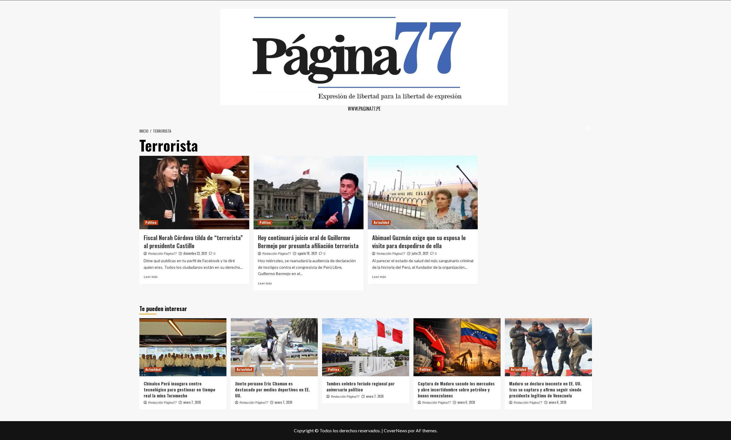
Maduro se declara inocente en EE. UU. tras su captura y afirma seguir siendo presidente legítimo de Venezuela (545, 389)
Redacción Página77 (162, 253)
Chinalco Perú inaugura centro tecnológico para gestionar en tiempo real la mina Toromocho (179, 389)
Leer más (151, 276)
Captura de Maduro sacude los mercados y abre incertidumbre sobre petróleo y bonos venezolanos (456, 389)
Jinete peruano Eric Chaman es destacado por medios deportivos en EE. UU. (272, 389)
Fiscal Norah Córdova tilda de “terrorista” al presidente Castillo (193, 241)
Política (150, 222)
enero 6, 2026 (466, 402)
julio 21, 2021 (420, 253)
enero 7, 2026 (192, 402)
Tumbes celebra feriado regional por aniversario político (360, 386)
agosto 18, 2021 (307, 253)
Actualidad (381, 222)
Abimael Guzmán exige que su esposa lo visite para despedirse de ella (419, 241)
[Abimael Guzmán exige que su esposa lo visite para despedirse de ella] (423, 192)
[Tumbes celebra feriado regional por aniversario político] (365, 347)
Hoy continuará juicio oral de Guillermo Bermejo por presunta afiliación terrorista (308, 241)
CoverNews (395, 430)
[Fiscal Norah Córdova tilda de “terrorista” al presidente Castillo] (194, 192)
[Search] (588, 129)
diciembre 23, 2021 (195, 253)
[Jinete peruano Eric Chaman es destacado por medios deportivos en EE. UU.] (274, 347)
